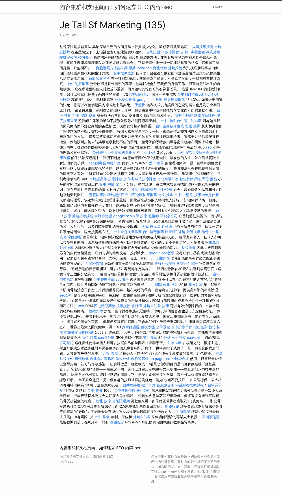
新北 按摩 (103, 401)
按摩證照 (123, 306)
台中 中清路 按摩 (187, 195)
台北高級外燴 (167, 179)
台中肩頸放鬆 (78, 358)
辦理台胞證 (184, 115)
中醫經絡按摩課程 (189, 385)
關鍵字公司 (68, 57)
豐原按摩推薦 (174, 99)
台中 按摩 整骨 (84, 115)
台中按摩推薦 (124, 73)
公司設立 (179, 337)
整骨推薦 (189, 247)
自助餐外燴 (112, 163)
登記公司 (143, 390)
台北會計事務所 (102, 358)
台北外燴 (160, 68)
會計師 (137, 306)
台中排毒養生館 (192, 52)
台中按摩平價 (181, 327)
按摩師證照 (148, 189)
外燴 (167, 337)
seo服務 (122, 279)
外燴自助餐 (152, 306)
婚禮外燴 (96, 311)
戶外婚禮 (165, 189)
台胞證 (64, 99)
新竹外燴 (165, 226)
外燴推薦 (175, 68)
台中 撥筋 (168, 121)
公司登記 (85, 57)
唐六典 (128, 179)
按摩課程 (172, 52)
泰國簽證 (117, 422)
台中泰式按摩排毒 (122, 152)
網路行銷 (172, 406)
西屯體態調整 (104, 306)
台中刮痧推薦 (78, 84)
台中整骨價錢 (124, 390)
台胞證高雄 (98, 179)
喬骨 (205, 232)
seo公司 (65, 295)
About (217, 7)
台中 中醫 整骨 (111, 184)
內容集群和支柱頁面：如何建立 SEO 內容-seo (115, 7)
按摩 (143, 216)
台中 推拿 (102, 417)
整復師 (153, 216)
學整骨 (140, 105)
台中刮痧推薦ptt (190, 94)
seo (209, 147)
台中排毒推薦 (153, 232)
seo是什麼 (210, 195)
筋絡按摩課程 (204, 115)
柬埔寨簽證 (211, 417)
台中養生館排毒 (189, 121)
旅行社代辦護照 (166, 263)
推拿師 (214, 242)
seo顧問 (95, 163)
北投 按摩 (110, 353)
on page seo (160, 358)
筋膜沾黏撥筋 (125, 68)
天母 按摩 (149, 226)
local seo (144, 68)
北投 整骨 (192, 126)
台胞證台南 (165, 385)
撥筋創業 (200, 327)
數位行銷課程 (190, 179)
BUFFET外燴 (175, 232)
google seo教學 (150, 99)
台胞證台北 (180, 358)
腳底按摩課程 (145, 179)
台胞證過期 (94, 263)
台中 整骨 (94, 390)
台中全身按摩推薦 (170, 126)
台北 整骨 (170, 284)
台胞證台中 (155, 52)
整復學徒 (148, 327)
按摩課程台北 (139, 94)
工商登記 (183, 411)
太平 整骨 (156, 163)
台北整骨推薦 (125, 99)
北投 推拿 (165, 195)
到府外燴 (86, 332)
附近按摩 (193, 232)
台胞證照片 (104, 68)
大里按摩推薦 (202, 47)
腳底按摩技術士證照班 (106, 195)
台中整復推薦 (104, 279)
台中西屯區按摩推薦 (193, 152)
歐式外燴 (213, 52)
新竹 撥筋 (89, 337)
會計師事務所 (99, 78)
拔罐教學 (71, 332)
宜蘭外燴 (163, 258)
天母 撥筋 (209, 179)
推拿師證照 (131, 327)
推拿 (134, 189)
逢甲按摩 (150, 337)
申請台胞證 (103, 216)
